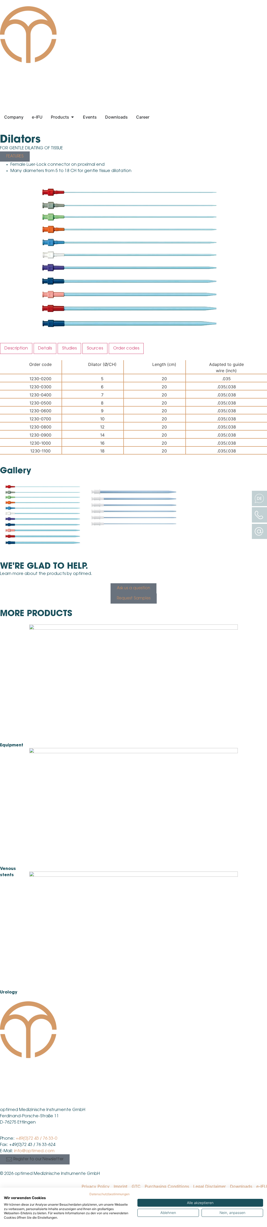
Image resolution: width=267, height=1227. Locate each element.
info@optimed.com (34, 1151)
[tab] (16, 348)
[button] (35, 1159)
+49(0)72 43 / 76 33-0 (36, 1139)
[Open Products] (72, 117)
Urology (8, 992)
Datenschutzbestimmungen (109, 1194)
